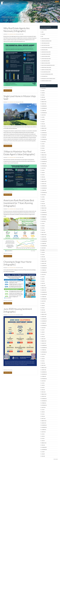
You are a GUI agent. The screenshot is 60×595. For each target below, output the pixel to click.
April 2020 (43, 256)
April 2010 (43, 445)
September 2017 (44, 325)
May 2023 (42, 174)
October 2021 (43, 216)
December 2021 (44, 212)
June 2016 (43, 358)
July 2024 (42, 143)
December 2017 (44, 318)
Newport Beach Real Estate (46, 67)
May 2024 (42, 148)
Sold (42, 36)
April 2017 (43, 336)
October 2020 (43, 243)
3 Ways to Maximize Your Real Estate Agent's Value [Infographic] (19, 153)
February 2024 (43, 154)
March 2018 (43, 312)
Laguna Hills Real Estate (45, 56)
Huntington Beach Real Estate (46, 47)
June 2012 (43, 440)
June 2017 (43, 332)
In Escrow (43, 34)
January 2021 (43, 236)
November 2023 (44, 161)
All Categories (44, 29)
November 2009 (44, 449)
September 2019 (44, 272)
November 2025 (44, 108)
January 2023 (43, 183)
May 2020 (42, 254)
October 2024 (43, 137)
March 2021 (43, 232)
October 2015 (43, 376)
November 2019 (44, 267)
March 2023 (43, 179)
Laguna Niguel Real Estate (46, 58)
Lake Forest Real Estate (45, 60)
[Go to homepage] (8, 3)
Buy (29, 3)
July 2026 (42, 90)
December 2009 (44, 447)
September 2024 (44, 139)
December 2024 (44, 132)
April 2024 (43, 150)
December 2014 (44, 398)
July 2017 (42, 329)
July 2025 (42, 117)
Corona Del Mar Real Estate (46, 40)
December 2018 (44, 292)
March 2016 (43, 365)
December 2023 (44, 159)
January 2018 (43, 316)
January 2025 (43, 130)
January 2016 (43, 369)
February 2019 (43, 287)
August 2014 (43, 407)
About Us (39, 3)
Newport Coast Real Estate (46, 69)
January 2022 (43, 210)
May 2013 (42, 438)
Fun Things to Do (44, 76)
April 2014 (43, 416)
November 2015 (44, 374)
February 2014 (43, 420)
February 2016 (43, 367)
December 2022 (44, 185)
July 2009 (42, 451)
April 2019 (43, 283)
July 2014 (42, 409)
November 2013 (44, 427)
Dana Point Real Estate (45, 45)
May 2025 (42, 121)
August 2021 (43, 221)
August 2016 (43, 354)
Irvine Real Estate (44, 49)
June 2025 (43, 119)
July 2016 (42, 356)
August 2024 (43, 141)
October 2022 (43, 190)
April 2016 (43, 363)
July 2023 (42, 170)
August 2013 (43, 431)
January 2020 (43, 263)
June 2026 (43, 92)
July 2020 (42, 250)
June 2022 (43, 199)
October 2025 (43, 110)
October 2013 (43, 429)
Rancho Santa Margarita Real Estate (48, 65)
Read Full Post (8, 90)
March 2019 (43, 285)
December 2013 (44, 425)
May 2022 (42, 201)
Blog (52, 3)
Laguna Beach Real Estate (46, 54)
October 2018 (43, 296)
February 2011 (43, 442)
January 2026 (43, 103)
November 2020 (44, 241)
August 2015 (43, 380)
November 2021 (44, 214)
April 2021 (43, 230)
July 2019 (42, 276)
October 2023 (43, 163)
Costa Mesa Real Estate (45, 43)
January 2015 (43, 396)
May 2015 (42, 387)
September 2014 (44, 405)
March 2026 (43, 99)
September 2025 (44, 112)
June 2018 (43, 305)
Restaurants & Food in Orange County (48, 78)
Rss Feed (56, 459)
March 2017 (43, 338)
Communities (24, 3)
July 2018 (42, 303)
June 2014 (43, 411)
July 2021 (42, 223)
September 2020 (44, 245)
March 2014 (43, 418)
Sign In (57, 1)
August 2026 (43, 88)
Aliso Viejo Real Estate (45, 38)
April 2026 (43, 97)
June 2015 (43, 385)
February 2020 (43, 261)
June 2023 (43, 172)
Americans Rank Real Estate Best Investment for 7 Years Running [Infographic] (19, 203)
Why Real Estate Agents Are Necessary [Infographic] (17, 29)
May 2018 (42, 307)
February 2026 (43, 101)
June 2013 (43, 436)
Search (17, 3)
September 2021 (44, 219)
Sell (34, 3)
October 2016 (43, 349)
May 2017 (42, 334)
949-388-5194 (51, 1)
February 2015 (43, 394)
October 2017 (43, 323)
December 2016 (44, 345)
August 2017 (43, 327)
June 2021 (43, 225)
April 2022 (43, 203)
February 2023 (43, 181)
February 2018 (43, 314)
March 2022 (43, 205)
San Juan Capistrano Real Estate (47, 74)
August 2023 (43, 168)
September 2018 (44, 298)
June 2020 (43, 252)
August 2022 (43, 194)
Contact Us (56, 4)
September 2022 (44, 192)
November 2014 (44, 400)
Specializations (46, 3)
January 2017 (43, 343)
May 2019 (42, 281)
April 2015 (43, 389)
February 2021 (43, 234)
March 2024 (43, 152)
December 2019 (44, 265)
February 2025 (43, 128)
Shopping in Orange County (46, 80)
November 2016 (44, 347)
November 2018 (44, 294)
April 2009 (43, 456)
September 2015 (44, 378)
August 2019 (43, 274)
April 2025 (43, 123)
